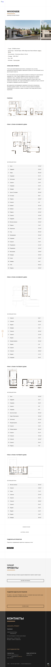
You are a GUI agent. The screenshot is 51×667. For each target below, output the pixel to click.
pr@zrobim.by (29, 655)
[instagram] (8, 643)
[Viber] (11, 548)
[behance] (11, 643)
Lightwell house (25, 532)
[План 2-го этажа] (25, 295)
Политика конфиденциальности (26, 663)
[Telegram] (9, 548)
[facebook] (17, 643)
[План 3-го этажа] (25, 379)
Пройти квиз (25, 606)
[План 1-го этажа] (25, 142)
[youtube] (14, 643)
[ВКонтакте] (7, 548)
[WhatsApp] (7, 633)
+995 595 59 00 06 (10, 632)
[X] (13, 548)
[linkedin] (26, 643)
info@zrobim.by (14, 656)
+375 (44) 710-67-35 (11, 655)
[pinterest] (23, 643)
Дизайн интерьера (25, 580)
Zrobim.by (20, 656)
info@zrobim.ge (13, 633)
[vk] (20, 643)
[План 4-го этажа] (25, 467)
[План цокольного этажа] (25, 108)
